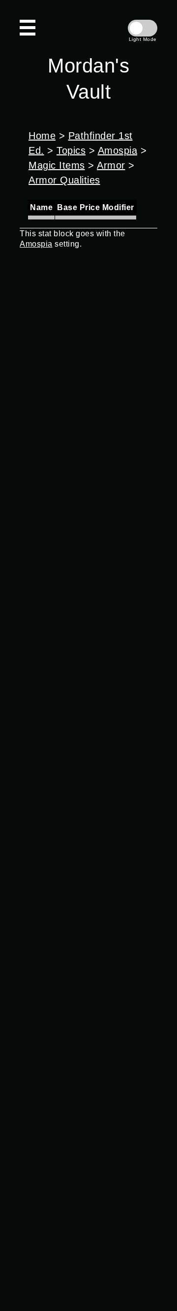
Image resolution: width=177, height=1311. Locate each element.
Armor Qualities (64, 180)
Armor (111, 165)
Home (42, 135)
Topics (71, 150)
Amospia (118, 150)
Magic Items (57, 165)
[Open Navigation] (27, 28)
